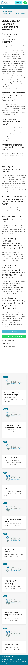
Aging (6, 489)
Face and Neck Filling (11, 644)
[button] (2, 7)
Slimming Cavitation (11, 458)
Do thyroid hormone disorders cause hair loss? (13, 426)
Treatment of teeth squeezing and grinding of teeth (13, 614)
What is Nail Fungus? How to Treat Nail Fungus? (13, 394)
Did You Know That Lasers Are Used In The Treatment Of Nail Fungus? (13, 582)
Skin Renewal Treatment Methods (12, 550)
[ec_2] (5, 2)
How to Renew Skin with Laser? (12, 520)
